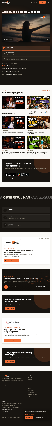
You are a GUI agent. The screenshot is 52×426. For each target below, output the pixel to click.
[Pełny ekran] (47, 39)
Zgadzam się (29, 417)
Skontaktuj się (10, 361)
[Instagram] (34, 2)
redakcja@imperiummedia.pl (8, 409)
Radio (29, 381)
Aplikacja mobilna (31, 390)
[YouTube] (36, 2)
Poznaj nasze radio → (41, 286)
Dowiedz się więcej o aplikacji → (13, 178)
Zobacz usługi (10, 308)
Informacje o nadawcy (32, 394)
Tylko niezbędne (39, 417)
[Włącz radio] (6, 287)
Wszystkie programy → (44, 90)
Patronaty (30, 383)
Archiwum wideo (31, 392)
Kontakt (29, 388)
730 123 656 (5, 411)
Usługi (29, 386)
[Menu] (48, 2)
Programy (30, 379)
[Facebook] (31, 2)
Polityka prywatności (32, 396)
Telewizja (30, 377)
